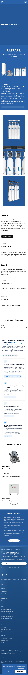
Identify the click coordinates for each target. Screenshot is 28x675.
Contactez (3, 642)
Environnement (5, 598)
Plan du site (4, 645)
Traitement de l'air (5, 631)
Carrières (3, 596)
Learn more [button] (21, 668)
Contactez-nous (7, 236)
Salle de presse (5, 602)
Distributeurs (4, 640)
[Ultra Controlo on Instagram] (2, 584)
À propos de (4, 591)
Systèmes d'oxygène (6, 609)
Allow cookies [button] (20, 671)
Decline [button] (8, 671)
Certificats (3, 593)
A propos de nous (14, 541)
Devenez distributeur (14, 567)
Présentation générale (6, 624)
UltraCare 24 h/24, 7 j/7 (6, 638)
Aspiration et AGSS (5, 613)
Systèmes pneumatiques (7, 611)
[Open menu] (25, 2)
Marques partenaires (6, 629)
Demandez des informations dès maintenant (12, 107)
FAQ (2, 600)
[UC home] (2, 2)
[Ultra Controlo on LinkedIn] (6, 584)
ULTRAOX (6, 618)
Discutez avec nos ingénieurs (13, 563)
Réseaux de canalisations (7, 616)
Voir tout (14, 504)
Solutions (3, 627)
